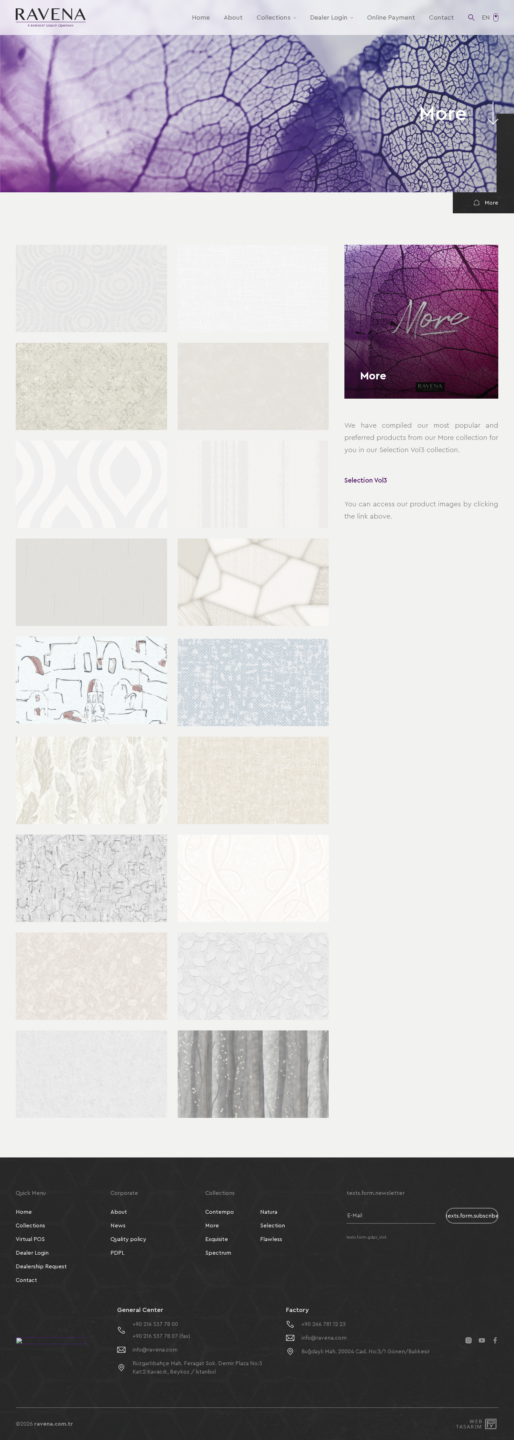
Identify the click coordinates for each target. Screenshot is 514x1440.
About (233, 17)
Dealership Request (41, 1266)
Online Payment (391, 17)
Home (201, 17)
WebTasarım (469, 1424)
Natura (268, 1212)
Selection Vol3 (365, 480)
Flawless (271, 1239)
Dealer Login (329, 17)
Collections (274, 17)
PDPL (117, 1253)
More (491, 203)
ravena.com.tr (53, 1424)
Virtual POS (30, 1239)
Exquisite (216, 1239)
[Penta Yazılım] (491, 1424)
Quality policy (128, 1239)
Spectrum (218, 1253)
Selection (272, 1225)
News (118, 1225)
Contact (441, 17)
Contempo (219, 1212)
